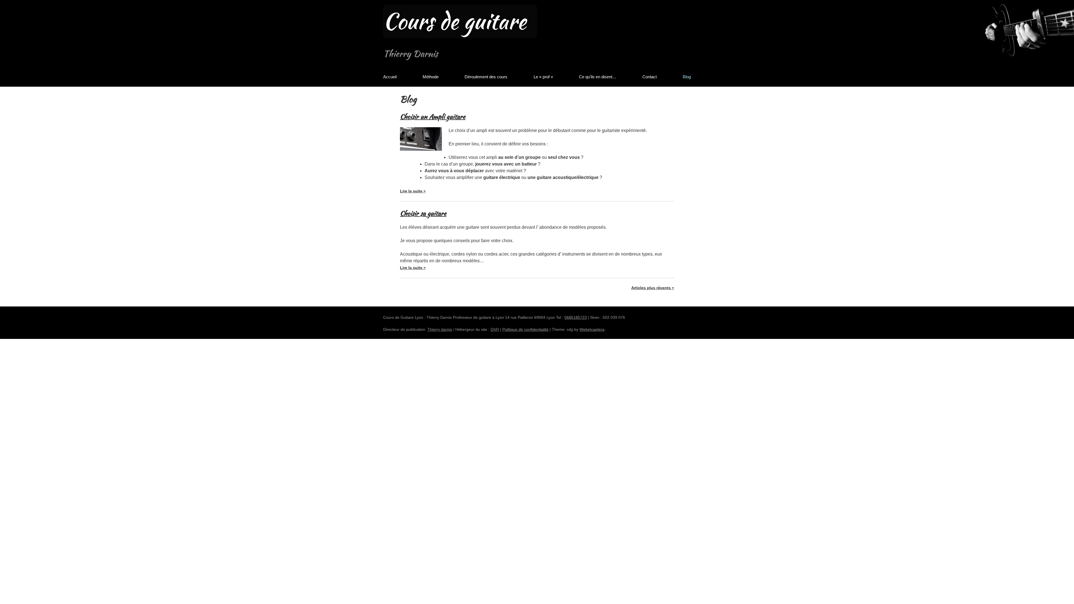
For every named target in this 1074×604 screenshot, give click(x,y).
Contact (649, 76)
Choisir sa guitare (423, 213)
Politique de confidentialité (525, 329)
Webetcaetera (592, 329)
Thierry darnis (439, 329)
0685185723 (575, 317)
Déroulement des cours (486, 76)
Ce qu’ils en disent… (597, 76)
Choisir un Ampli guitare (432, 116)
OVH (495, 329)
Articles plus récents (651, 288)
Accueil (390, 76)
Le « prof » (543, 76)
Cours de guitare (454, 21)
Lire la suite (413, 193)
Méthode (431, 76)
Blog (687, 76)
